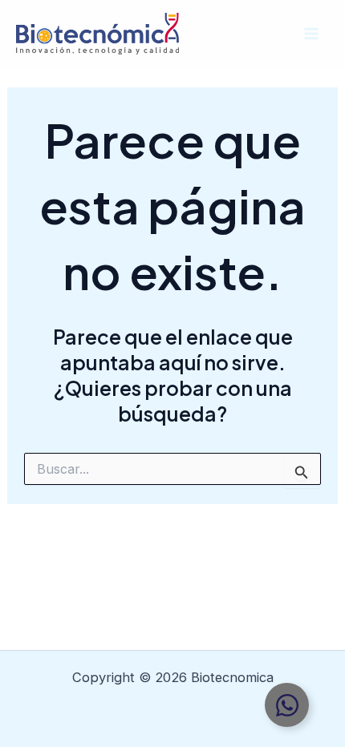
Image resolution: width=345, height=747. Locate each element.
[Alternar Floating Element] (287, 705)
